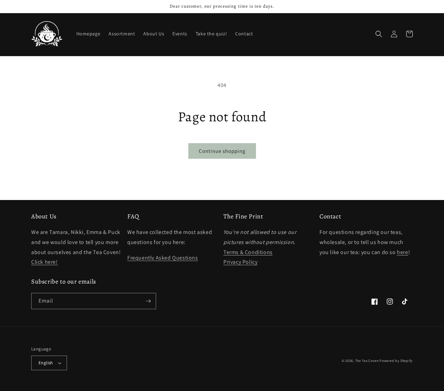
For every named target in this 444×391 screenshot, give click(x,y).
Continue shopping (222, 151)
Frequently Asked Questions (162, 257)
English (46, 363)
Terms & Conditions (248, 252)
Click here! (44, 262)
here (402, 252)
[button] (378, 34)
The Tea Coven (367, 360)
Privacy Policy (240, 262)
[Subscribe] (148, 301)
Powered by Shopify (396, 360)
